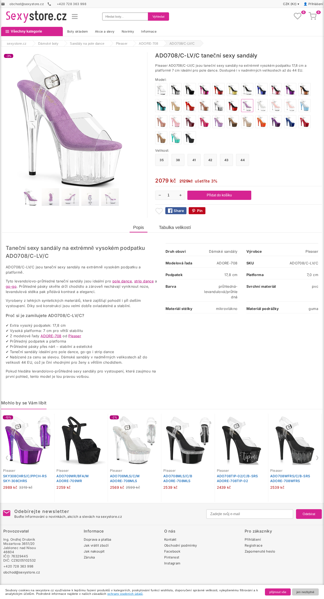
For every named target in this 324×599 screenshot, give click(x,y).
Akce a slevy (105, 31)
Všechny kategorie (26, 31)
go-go (11, 286)
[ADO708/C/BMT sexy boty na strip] (190, 143)
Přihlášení (315, 4)
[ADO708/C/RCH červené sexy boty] (218, 95)
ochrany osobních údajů (125, 593)
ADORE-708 (51, 336)
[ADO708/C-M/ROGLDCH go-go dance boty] (204, 111)
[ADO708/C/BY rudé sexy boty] (190, 127)
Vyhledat (158, 16)
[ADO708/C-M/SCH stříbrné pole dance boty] (218, 111)
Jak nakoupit (94, 551)
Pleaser (74, 336)
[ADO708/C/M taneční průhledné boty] (161, 95)
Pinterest (171, 557)
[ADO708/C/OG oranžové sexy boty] (261, 127)
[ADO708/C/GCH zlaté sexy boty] (233, 95)
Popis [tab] (138, 227)
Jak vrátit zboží (96, 545)
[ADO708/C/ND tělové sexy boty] (247, 127)
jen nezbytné (305, 592)
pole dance (122, 281)
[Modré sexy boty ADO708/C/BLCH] (261, 95)
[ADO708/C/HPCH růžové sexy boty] (204, 95)
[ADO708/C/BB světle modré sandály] (304, 111)
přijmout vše (277, 592)
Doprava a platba (97, 539)
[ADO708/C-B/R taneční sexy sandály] (233, 111)
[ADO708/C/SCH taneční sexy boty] (175, 95)
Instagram (172, 563)
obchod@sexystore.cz (21, 572)
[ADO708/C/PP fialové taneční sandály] (276, 127)
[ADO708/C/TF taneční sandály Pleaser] (161, 143)
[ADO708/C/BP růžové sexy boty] (175, 127)
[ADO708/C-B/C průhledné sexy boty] (247, 95)
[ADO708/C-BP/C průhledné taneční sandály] (276, 111)
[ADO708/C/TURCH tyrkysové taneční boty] (161, 111)
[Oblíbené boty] (298, 16)
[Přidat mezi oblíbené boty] (159, 211)
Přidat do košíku (219, 195)
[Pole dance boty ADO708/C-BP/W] (290, 111)
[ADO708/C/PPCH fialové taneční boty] (290, 95)
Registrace (254, 545)
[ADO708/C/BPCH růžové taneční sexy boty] (276, 95)
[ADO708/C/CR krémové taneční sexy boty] (175, 111)
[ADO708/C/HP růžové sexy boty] (204, 127)
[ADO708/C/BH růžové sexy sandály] (161, 127)
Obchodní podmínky (180, 545)
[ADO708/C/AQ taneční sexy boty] (175, 143)
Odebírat (309, 514)
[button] (52, 419)
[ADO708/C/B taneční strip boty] (190, 95)
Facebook (172, 551)
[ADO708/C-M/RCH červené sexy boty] (190, 111)
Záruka (89, 557)
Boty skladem (77, 31)
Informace (148, 31)
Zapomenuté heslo (260, 551)
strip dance (144, 281)
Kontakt (170, 539)
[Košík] (313, 16)
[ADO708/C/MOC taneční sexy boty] (233, 127)
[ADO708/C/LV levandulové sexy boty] (218, 127)
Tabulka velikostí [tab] (175, 227)
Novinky (128, 31)
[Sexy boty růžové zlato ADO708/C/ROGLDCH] (304, 95)
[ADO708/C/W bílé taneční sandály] (261, 111)
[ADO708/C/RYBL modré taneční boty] (290, 127)
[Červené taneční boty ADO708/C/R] (304, 127)
